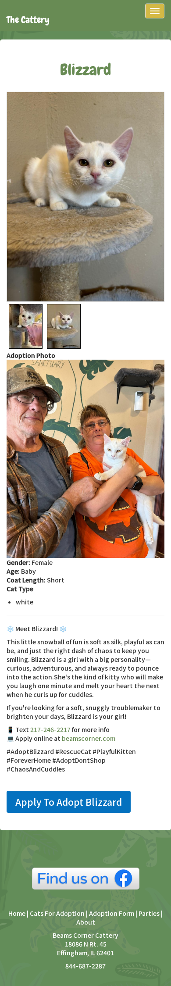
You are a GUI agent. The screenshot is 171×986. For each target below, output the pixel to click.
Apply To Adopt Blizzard (68, 801)
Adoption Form (111, 913)
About (85, 922)
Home (17, 913)
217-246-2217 (50, 729)
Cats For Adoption (57, 913)
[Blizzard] (85, 197)
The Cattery (28, 19)
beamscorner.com (88, 738)
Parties (149, 913)
